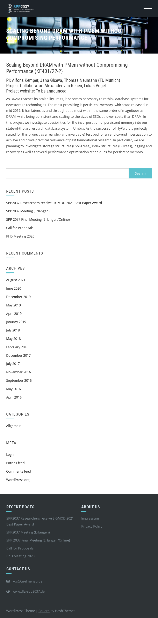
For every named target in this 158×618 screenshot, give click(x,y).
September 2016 (19, 380)
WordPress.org (18, 479)
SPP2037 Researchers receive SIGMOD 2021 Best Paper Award (54, 203)
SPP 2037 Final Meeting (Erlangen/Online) (38, 219)
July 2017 (13, 363)
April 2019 (14, 313)
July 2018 (13, 330)
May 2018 (13, 338)
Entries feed (15, 463)
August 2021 (15, 280)
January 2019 (16, 322)
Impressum (90, 518)
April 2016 (14, 397)
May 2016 (13, 389)
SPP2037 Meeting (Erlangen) (28, 211)
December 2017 (18, 355)
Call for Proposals (20, 228)
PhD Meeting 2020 (20, 236)
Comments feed (18, 471)
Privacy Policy (91, 526)
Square (44, 611)
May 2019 (13, 305)
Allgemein (13, 426)
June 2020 (13, 288)
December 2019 (18, 297)
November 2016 (18, 372)
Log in (10, 454)
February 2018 (17, 347)
